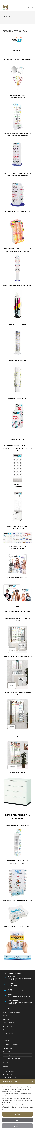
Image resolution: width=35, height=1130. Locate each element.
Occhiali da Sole (8, 1033)
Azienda (5, 1015)
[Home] (2, 19)
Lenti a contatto (8, 1037)
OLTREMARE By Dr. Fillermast (12, 1058)
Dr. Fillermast (7, 1055)
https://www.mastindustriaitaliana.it (19, 996)
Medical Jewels (7, 1048)
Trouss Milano (7, 1052)
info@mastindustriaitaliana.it (17, 991)
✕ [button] (32, 1082)
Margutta (6, 1062)
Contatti (5, 1066)
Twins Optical (7, 1027)
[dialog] (17, 1104)
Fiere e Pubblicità (8, 1022)
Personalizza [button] (17, 1126)
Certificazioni (7, 1019)
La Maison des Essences (10, 1077)
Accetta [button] (17, 1115)
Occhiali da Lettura (9, 1030)
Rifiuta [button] (17, 1120)
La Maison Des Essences (10, 1045)
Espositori (7, 19)
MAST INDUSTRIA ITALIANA (11, 1012)
